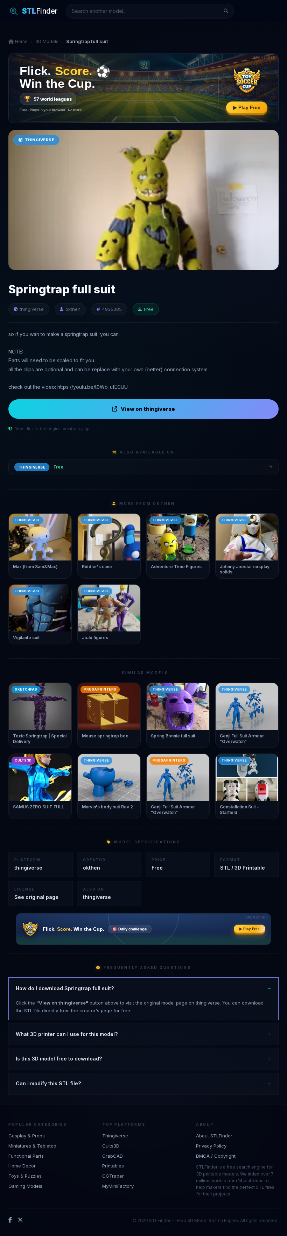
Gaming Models (25, 1186)
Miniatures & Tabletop (32, 1146)
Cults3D (110, 1146)
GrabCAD (112, 1156)
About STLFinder (214, 1135)
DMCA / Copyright (216, 1156)
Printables (113, 1166)
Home (21, 41)
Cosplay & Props (26, 1135)
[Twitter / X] (20, 1220)
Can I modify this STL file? (48, 1083)
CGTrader (113, 1176)
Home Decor (22, 1166)
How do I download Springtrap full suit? (65, 988)
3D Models (46, 41)
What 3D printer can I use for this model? (67, 1034)
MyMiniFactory (118, 1186)
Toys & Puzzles (25, 1176)
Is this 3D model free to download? (59, 1059)
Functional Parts (26, 1156)
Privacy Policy (211, 1146)
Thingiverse (115, 1135)
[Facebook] (10, 1220)
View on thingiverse (148, 409)
